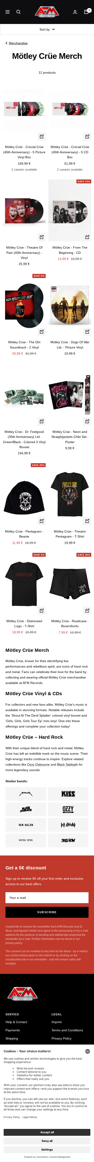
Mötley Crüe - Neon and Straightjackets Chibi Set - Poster (70, 437)
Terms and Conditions (67, 1030)
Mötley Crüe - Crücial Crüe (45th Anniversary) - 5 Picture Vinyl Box (24, 152)
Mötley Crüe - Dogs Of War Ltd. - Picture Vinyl (69, 344)
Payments (12, 1030)
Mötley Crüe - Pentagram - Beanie (24, 534)
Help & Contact (16, 1022)
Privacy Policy (61, 1038)
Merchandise (18, 43)
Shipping (11, 1038)
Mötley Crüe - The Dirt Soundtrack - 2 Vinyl (24, 344)
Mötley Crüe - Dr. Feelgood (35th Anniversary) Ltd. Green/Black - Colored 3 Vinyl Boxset (24, 439)
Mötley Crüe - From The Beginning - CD (69, 250)
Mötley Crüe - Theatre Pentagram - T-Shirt (70, 534)
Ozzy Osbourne (38, 764)
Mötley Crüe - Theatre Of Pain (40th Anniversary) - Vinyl (24, 253)
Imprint (57, 1022)
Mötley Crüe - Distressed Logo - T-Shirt (24, 623)
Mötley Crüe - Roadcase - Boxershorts (70, 623)
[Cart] (86, 12)
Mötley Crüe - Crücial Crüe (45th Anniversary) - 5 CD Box (70, 152)
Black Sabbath (67, 764)
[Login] (75, 12)
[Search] (18, 12)
